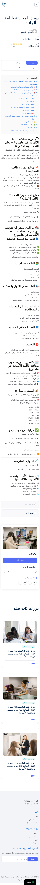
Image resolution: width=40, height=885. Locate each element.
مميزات (29, 513)
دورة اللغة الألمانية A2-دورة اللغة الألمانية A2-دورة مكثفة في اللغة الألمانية (21, 710)
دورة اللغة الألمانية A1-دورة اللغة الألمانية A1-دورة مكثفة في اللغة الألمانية (21, 653)
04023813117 (30, 801)
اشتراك (32, 859)
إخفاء (28, 78)
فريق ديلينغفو (26, 32)
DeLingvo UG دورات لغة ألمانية (22, 877)
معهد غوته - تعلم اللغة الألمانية (28, 469)
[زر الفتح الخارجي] (36, 4)
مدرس (33, 68)
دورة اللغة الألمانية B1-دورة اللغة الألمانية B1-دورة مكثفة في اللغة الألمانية (21, 766)
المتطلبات (28, 504)
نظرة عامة (31, 63)
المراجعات (19, 68)
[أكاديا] (4, 4)
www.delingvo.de (29, 494)
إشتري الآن (20, 560)
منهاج (18, 63)
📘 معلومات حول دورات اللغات (27, 465)
